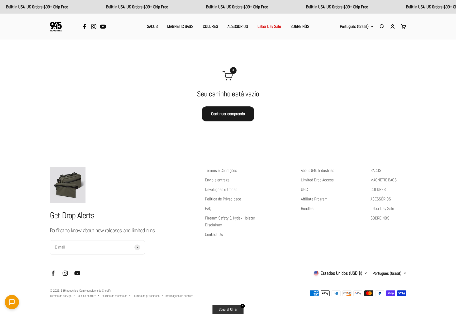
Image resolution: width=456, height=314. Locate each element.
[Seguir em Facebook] (84, 26)
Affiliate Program (314, 199)
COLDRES (210, 26)
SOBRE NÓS (299, 26)
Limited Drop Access (317, 180)
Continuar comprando (228, 113)
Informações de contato (179, 296)
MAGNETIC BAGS (180, 26)
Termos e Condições (221, 170)
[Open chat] (12, 302)
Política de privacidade (146, 296)
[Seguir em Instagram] (93, 26)
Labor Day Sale (269, 26)
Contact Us (214, 234)
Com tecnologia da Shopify (95, 291)
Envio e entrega (217, 180)
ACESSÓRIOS (238, 26)
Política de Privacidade (223, 199)
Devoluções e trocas (221, 189)
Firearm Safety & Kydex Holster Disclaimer (230, 221)
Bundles (307, 208)
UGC (304, 189)
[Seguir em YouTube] (103, 26)
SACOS (152, 26)
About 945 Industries (317, 170)
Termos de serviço (60, 296)
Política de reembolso (114, 296)
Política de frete (86, 296)
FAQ (208, 208)
